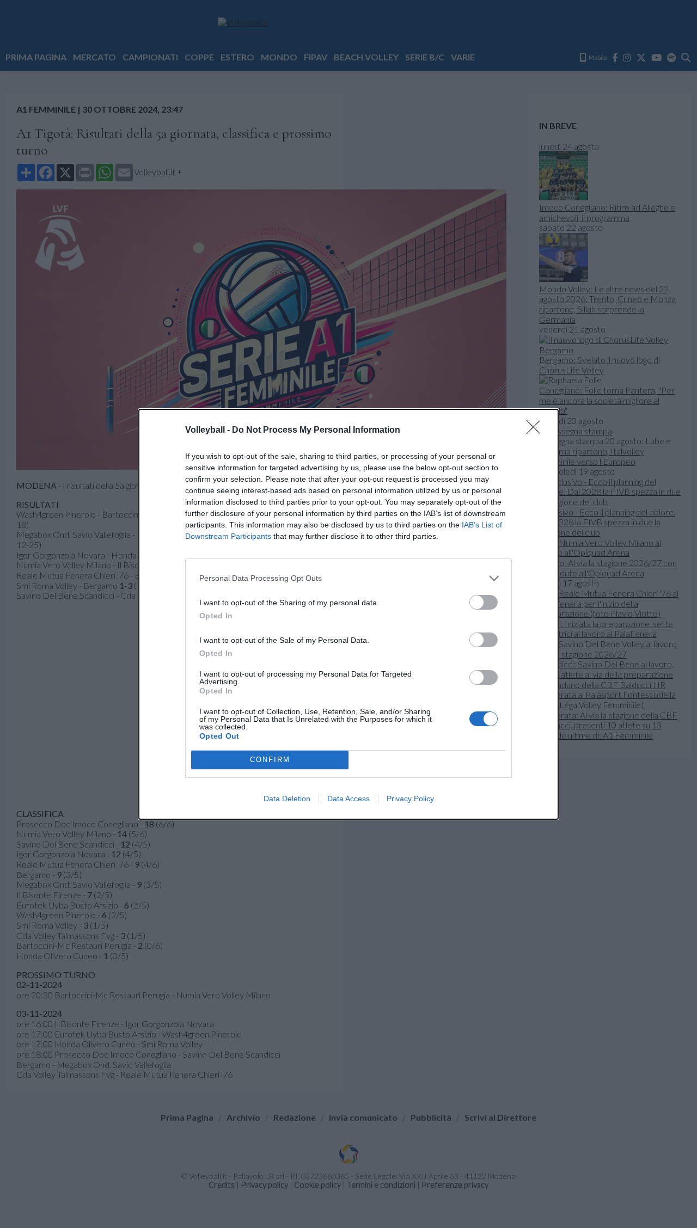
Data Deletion (287, 798)
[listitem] (348, 578)
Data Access (348, 798)
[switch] (483, 602)
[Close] (537, 430)
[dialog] (348, 614)
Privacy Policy (410, 798)
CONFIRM (270, 760)
